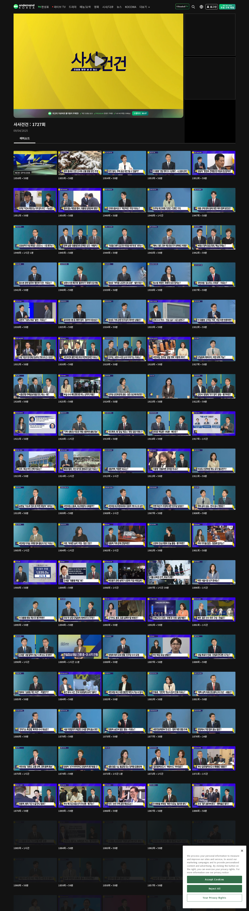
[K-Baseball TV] (182, 6)
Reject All (215, 888)
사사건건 (21, 124)
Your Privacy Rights (214, 897)
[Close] (242, 850)
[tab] (24, 138)
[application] (98, 61)
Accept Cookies (214, 879)
